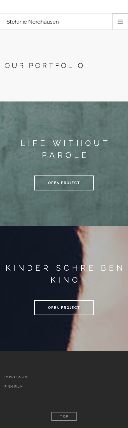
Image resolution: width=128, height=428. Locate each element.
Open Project (64, 183)
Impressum (16, 377)
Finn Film (13, 387)
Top (64, 416)
